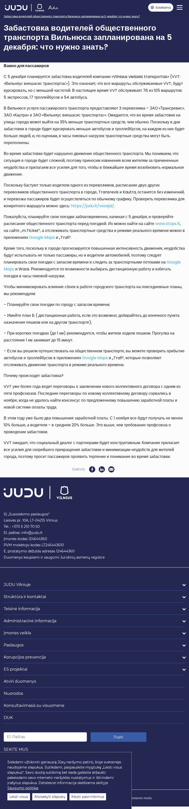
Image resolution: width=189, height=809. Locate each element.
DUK (8, 717)
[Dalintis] (111, 469)
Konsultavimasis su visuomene (34, 705)
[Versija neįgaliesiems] (53, 7)
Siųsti (118, 737)
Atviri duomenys (20, 681)
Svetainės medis (141, 798)
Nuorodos (13, 693)
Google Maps (42, 237)
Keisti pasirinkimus (87, 796)
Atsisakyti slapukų (49, 796)
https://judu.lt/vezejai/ (92, 206)
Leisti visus (18, 796)
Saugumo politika (22, 788)
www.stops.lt (167, 223)
